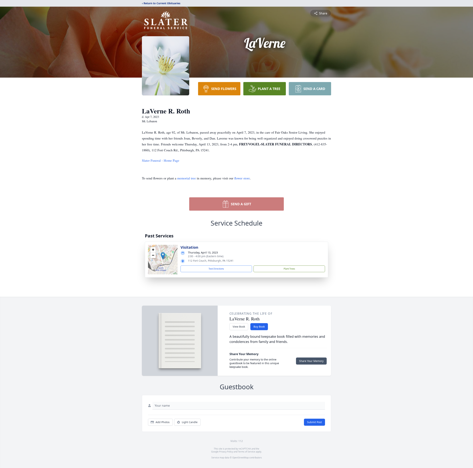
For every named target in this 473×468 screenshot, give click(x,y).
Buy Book (259, 326)
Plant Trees (289, 268)
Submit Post (314, 422)
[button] (163, 256)
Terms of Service (246, 451)
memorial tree (186, 178)
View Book (239, 326)
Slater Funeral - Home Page (160, 160)
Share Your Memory (311, 361)
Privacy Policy (226, 451)
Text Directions (216, 268)
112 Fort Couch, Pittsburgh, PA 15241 (211, 260)
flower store (242, 178)
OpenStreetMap (240, 457)
